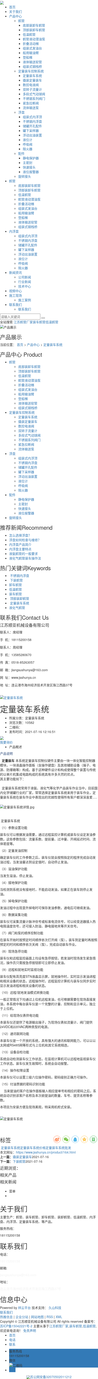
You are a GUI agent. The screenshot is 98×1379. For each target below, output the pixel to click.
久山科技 (55, 1307)
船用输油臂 (31, 52)
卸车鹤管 (15, 584)
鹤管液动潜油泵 (34, 39)
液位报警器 (31, 171)
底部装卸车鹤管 (34, 25)
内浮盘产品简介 (20, 544)
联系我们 (15, 304)
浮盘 (21, 112)
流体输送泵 (31, 107)
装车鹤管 (39, 322)
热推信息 (6, 1316)
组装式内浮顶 (32, 116)
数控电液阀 (31, 84)
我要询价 (6, 742)
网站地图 (37, 1316)
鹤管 (21, 20)
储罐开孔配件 (32, 126)
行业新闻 (24, 281)
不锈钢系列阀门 (34, 98)
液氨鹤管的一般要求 (23, 553)
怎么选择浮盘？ (20, 535)
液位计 (27, 139)
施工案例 (24, 300)
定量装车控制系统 (31, 71)
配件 (21, 153)
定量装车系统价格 (33, 1147)
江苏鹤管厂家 (23, 322)
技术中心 (24, 286)
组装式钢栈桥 (32, 66)
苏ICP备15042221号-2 (16, 1326)
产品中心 (15, 16)
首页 (12, 7)
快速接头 (29, 167)
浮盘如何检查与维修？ (25, 539)
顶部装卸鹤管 (19, 598)
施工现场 (15, 295)
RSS (49, 1316)
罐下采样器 (31, 130)
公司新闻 (24, 277)
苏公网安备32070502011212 (51, 1376)
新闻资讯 (15, 272)
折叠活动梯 (31, 43)
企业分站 (21, 1316)
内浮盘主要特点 (20, 549)
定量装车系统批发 (58, 1147)
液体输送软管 (32, 62)
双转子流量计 (32, 89)
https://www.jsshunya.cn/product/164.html (46, 1152)
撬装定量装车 (32, 80)
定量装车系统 (32, 75)
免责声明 (29, 1330)
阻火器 (27, 149)
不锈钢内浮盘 (32, 121)
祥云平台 (24, 1307)
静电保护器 (31, 158)
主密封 (27, 162)
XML (59, 1316)
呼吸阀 (27, 144)
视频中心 (15, 290)
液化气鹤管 (17, 607)
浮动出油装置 (32, 135)
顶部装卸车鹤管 (34, 29)
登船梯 (27, 57)
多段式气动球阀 (34, 94)
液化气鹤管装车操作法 (25, 558)
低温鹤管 (29, 34)
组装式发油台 (32, 48)
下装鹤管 (16, 580)
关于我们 (15, 11)
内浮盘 (14, 231)
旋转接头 (24, 176)
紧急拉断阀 (31, 103)
